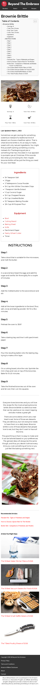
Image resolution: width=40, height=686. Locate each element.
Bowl (7, 218)
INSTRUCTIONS (10, 39)
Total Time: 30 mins (13, 28)
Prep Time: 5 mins (12, 30)
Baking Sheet (10, 224)
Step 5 (9, 49)
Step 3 (9, 45)
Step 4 (9, 47)
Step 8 (9, 55)
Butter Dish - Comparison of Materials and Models (21, 63)
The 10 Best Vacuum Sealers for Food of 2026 (20, 69)
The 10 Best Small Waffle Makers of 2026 (19, 71)
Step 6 (9, 51)
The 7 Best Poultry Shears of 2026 (17, 73)
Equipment (10, 36)
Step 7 (9, 53)
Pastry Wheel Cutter (13, 233)
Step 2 (9, 43)
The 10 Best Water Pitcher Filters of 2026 (19, 67)
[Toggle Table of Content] (34, 21)
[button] (5, 8)
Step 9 (9, 57)
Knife (7, 227)
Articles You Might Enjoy (15, 65)
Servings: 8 (10, 26)
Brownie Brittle (8, 24)
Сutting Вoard (10, 221)
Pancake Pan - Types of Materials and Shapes (20, 59)
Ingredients (10, 34)
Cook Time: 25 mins (13, 32)
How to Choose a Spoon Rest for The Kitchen (20, 61)
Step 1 (9, 41)
